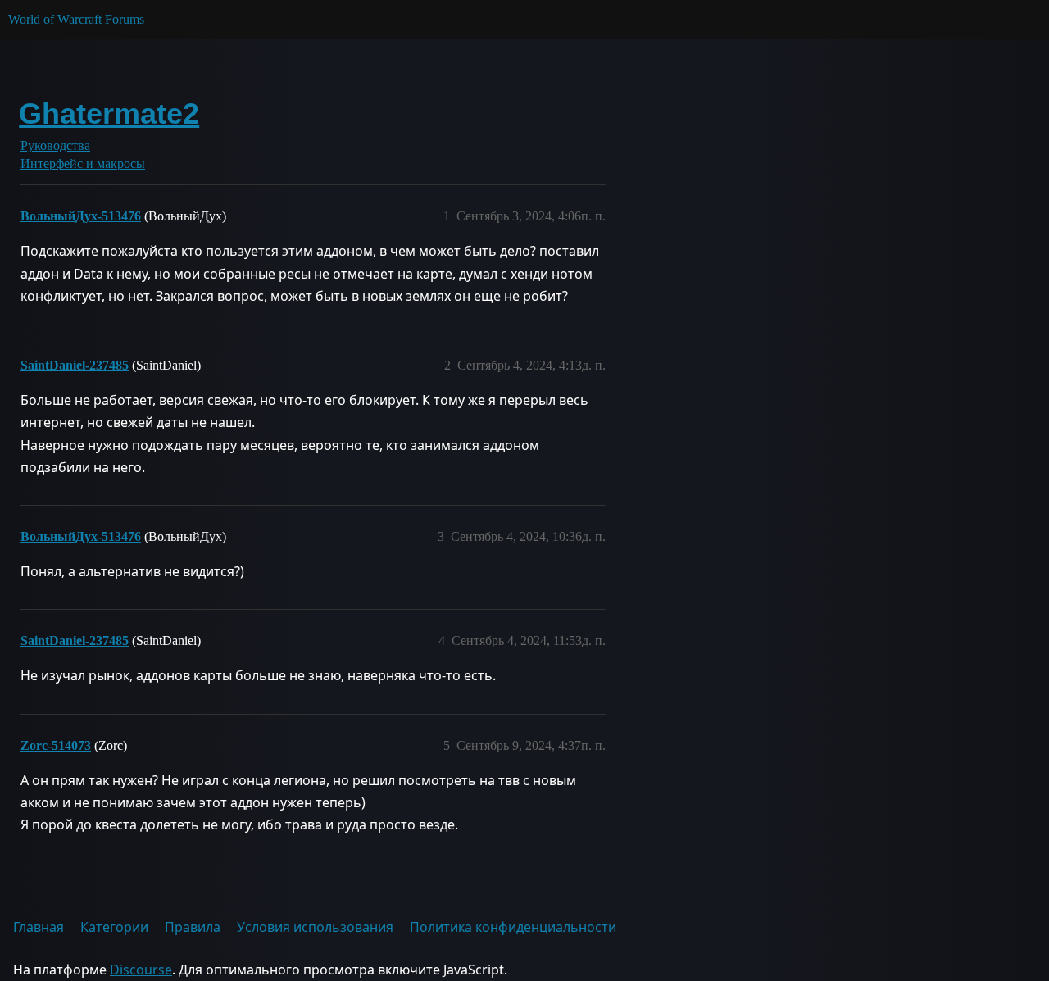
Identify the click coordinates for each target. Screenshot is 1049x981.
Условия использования (315, 927)
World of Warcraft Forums (76, 19)
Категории (114, 927)
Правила (192, 927)
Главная (38, 927)
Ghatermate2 (109, 113)
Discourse (141, 970)
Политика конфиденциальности (513, 927)
